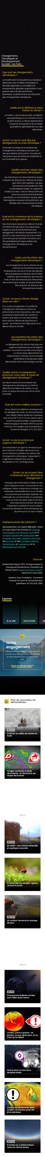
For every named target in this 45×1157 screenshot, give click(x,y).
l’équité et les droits (31, 538)
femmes (10, 541)
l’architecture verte (25, 532)
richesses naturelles (11, 538)
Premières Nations (29, 541)
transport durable (10, 535)
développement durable (14, 547)
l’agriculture (24, 544)
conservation (28, 535)
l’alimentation (8, 544)
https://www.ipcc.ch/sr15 (30, 570)
